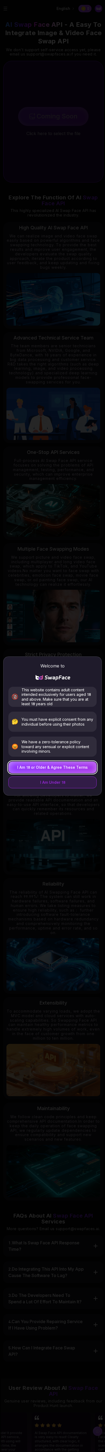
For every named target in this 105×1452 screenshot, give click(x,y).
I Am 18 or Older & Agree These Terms (52, 767)
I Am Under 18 (52, 782)
